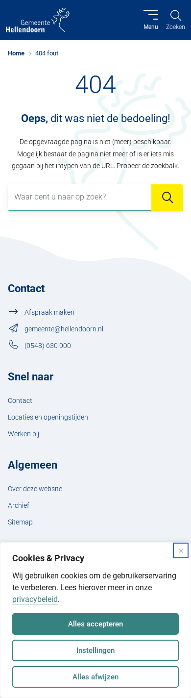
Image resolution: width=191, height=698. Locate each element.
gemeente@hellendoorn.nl (63, 329)
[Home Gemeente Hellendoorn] (38, 20)
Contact (20, 401)
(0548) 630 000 (47, 346)
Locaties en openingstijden (48, 417)
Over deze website (35, 489)
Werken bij (23, 434)
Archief (18, 505)
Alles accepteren (95, 624)
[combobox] (95, 197)
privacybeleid (35, 599)
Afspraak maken (49, 312)
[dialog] (95, 620)
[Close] (181, 550)
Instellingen (95, 650)
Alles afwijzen (95, 677)
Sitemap (20, 522)
